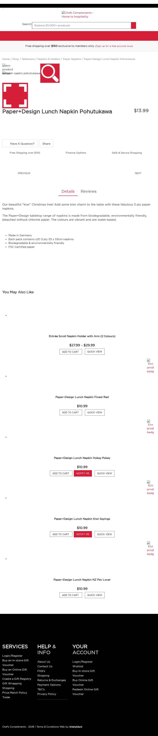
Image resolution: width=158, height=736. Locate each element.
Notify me (82, 473)
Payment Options (49, 684)
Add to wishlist (4, 6)
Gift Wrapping (12, 683)
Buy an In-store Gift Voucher (15, 662)
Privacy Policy (46, 693)
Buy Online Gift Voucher (82, 682)
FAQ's (41, 670)
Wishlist (77, 666)
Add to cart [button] (72, 412)
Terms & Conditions (48, 726)
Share (46, 143)
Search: (27, 24)
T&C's (41, 689)
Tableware (28, 59)
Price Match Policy (14, 692)
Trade (6, 697)
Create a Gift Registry (16, 678)
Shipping (8, 688)
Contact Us (44, 666)
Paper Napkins (72, 59)
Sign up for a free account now (114, 46)
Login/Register (12, 655)
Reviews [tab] (89, 191)
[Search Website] (133, 25)
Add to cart (72, 351)
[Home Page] (79, 14)
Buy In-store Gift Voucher (83, 673)
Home (6, 59)
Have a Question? (21, 143)
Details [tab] (68, 191)
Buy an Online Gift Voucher (14, 672)
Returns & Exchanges (51, 680)
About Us (43, 661)
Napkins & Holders (48, 59)
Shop (16, 59)
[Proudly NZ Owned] (132, 654)
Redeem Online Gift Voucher (85, 691)
